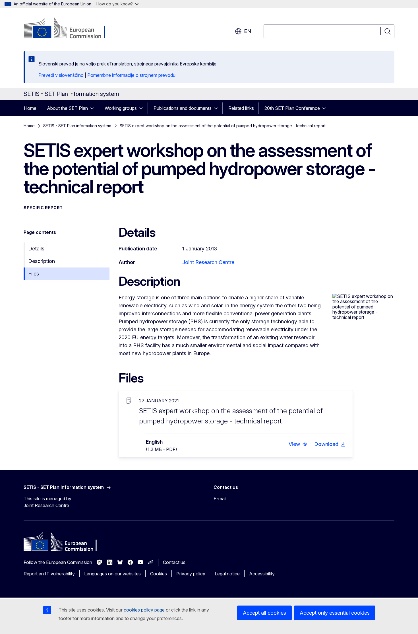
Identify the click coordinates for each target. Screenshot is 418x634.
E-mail (220, 498)
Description (41, 261)
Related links (241, 108)
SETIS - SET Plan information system (77, 125)
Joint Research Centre (208, 262)
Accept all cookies (264, 613)
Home (30, 108)
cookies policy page (144, 610)
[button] (298, 444)
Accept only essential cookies (335, 613)
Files (33, 274)
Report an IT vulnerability (49, 574)
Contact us (174, 562)
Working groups (121, 108)
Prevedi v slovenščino (61, 75)
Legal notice (227, 574)
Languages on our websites (112, 574)
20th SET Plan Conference (292, 108)
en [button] (247, 31)
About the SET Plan (67, 108)
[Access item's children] (94, 108)
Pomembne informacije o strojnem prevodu (131, 75)
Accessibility (262, 574)
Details (36, 249)
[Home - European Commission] (69, 28)
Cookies (158, 574)
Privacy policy (190, 574)
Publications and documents (183, 108)
